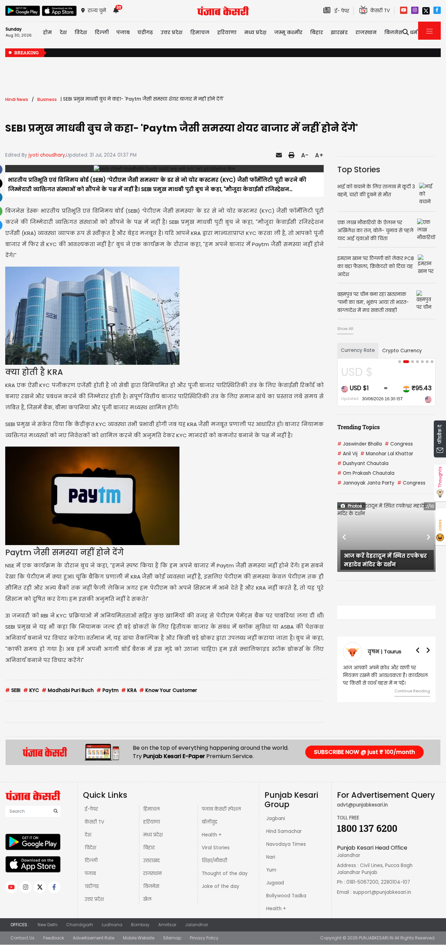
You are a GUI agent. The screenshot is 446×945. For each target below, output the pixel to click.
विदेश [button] (81, 32)
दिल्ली (102, 32)
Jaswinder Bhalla (359, 444)
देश (88, 835)
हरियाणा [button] (227, 32)
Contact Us (22, 938)
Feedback (53, 938)
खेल (147, 899)
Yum (271, 870)
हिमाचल (151, 809)
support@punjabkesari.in (382, 892)
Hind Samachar (284, 831)
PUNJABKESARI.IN (376, 938)
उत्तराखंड (151, 860)
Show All (345, 328)
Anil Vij (347, 453)
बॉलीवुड (209, 822)
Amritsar (167, 925)
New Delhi (47, 925)
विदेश (90, 847)
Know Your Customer (168, 690)
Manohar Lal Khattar (386, 453)
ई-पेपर (91, 809)
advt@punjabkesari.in (362, 805)
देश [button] (63, 32)
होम (47, 32)
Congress (399, 444)
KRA (129, 690)
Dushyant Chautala (363, 463)
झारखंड (339, 32)
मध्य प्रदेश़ (255, 32)
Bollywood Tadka (286, 895)
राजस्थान (152, 873)
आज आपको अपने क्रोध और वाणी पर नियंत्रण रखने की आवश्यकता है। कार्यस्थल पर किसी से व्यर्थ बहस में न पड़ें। (385, 675)
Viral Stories (216, 847)
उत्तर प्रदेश (172, 32)
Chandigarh (79, 925)
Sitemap (172, 938)
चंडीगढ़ (92, 886)
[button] (344, 537)
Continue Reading (412, 691)
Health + (212, 835)
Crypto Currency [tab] (402, 350)
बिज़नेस (151, 886)
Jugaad (275, 883)
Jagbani (275, 818)
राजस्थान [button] (366, 32)
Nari (270, 857)
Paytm (107, 690)
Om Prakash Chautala (365, 473)
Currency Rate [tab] (358, 350)
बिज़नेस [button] (393, 32)
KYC (31, 690)
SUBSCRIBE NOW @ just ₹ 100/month (364, 752)
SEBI (13, 690)
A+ (319, 155)
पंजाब (90, 873)
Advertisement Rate (93, 938)
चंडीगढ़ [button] (145, 32)
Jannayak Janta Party (365, 483)
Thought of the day (225, 873)
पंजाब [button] (123, 32)
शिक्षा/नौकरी (214, 860)
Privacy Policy (204, 938)
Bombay (140, 925)
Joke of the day (220, 886)
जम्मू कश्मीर (288, 32)
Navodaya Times (286, 844)
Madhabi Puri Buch (68, 690)
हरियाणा (151, 822)
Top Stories (358, 169)
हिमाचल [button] (199, 32)
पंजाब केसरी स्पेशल (221, 809)
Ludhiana (112, 925)
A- (304, 155)
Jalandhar (196, 925)
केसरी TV (94, 822)
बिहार (316, 32)
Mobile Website (138, 938)
